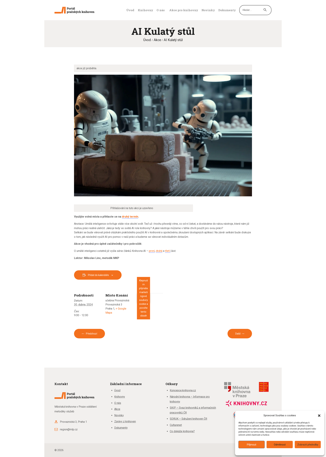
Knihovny (119, 396)
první (152, 251)
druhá (159, 251)
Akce (157, 40)
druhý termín (130, 216)
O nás (117, 403)
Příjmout (251, 444)
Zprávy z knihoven (125, 421)
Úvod (147, 40)
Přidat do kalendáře (98, 275)
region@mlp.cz (69, 429)
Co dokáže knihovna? (182, 431)
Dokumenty (121, 427)
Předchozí (91, 333)
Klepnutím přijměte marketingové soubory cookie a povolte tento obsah (143, 298)
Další (238, 333)
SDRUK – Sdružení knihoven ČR (188, 418)
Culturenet (176, 425)
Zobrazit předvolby (307, 444)
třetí (167, 251)
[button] (319, 415)
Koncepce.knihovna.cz (183, 390)
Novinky (119, 415)
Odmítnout (280, 444)
